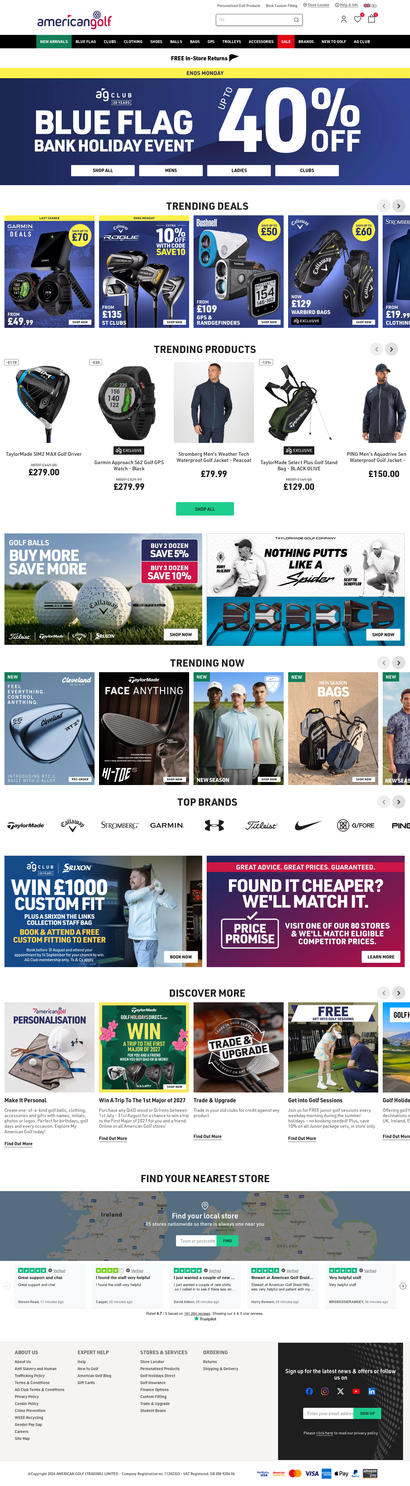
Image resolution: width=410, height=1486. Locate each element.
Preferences (181, 766)
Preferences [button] (214, 752)
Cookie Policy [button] (239, 745)
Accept (228, 766)
